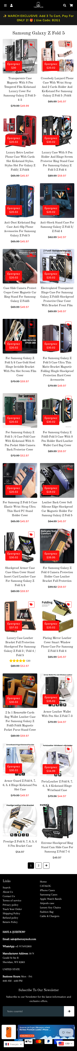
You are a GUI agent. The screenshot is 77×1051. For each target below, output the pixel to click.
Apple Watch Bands (51, 898)
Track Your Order (12, 909)
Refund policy (10, 917)
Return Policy (10, 922)
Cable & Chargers (49, 916)
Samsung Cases (48, 894)
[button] (14, 1044)
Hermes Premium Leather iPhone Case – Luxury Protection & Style (36, 1030)
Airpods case (47, 903)
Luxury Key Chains (50, 907)
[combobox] (65, 1044)
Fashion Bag (46, 911)
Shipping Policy (11, 913)
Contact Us (9, 896)
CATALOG (45, 886)
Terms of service (12, 900)
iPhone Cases (47, 890)
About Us (8, 891)
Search (6, 887)
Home (43, 881)
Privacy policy (10, 904)
